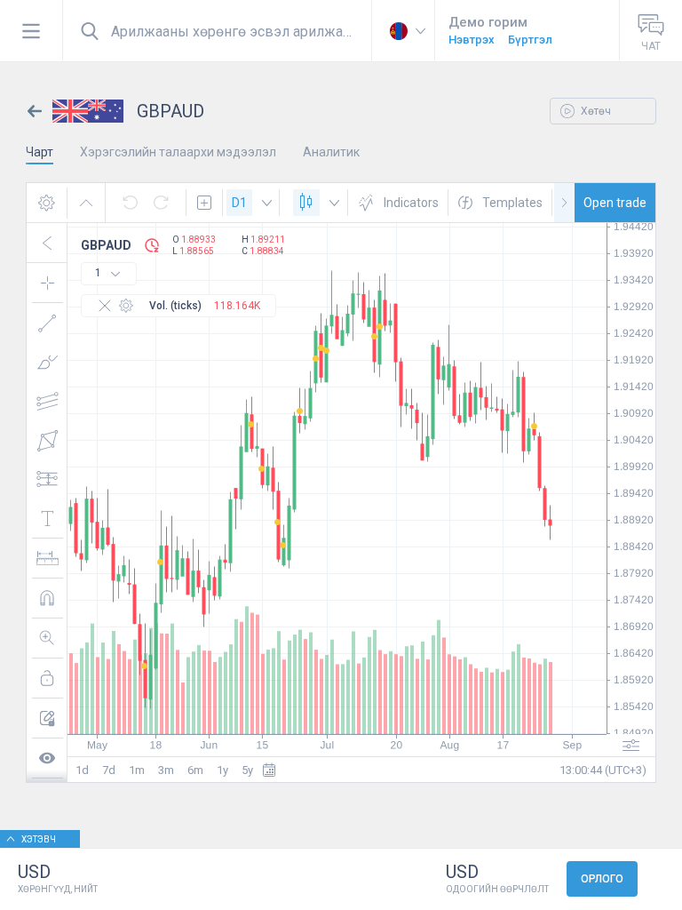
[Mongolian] (403, 31)
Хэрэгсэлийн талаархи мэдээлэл (178, 152)
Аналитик (331, 152)
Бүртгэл (530, 39)
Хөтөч (594, 111)
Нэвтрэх (471, 39)
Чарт (39, 152)
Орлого (602, 879)
